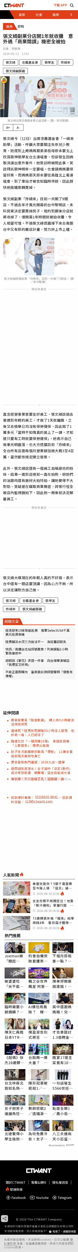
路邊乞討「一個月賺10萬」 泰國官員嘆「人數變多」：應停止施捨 (40, 743)
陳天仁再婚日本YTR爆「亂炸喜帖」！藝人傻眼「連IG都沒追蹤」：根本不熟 (14, 1034)
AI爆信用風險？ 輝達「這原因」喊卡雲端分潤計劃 (38, 1009)
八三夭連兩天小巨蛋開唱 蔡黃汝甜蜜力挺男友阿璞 (62, 1136)
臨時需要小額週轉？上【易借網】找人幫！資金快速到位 (14, 1009)
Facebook (18, 1197)
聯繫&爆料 (38, 1182)
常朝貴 (16, 49)
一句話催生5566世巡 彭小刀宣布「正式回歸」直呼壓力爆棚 (62, 1085)
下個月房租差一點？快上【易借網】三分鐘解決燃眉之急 (62, 958)
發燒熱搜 (16, 1189)
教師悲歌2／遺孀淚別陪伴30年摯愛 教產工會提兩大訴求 (38, 1111)
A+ (8, 127)
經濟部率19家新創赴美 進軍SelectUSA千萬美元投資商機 (37, 632)
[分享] (4, 1218)
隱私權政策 (60, 1182)
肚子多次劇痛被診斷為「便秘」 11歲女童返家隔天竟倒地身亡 (42, 753)
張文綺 (10, 62)
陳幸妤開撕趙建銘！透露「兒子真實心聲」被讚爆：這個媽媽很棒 (62, 983)
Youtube (42, 1197)
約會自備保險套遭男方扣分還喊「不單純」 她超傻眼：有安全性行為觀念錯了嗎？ (38, 958)
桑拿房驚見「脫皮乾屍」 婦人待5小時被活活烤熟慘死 (42, 722)
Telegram (65, 1197)
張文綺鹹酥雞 (15, 70)
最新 (22, 14)
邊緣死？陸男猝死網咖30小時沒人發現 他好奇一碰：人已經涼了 (42, 732)
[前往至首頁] (14, 5)
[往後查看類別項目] (69, 14)
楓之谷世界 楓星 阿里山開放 (38, 983)
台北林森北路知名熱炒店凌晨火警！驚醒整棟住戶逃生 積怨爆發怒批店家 (15, 1085)
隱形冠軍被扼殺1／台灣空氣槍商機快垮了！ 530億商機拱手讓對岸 (38, 1085)
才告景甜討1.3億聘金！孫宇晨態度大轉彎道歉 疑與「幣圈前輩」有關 (62, 1034)
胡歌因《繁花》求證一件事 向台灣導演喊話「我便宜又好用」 (37, 662)
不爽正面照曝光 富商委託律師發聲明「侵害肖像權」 (39, 673)
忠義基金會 (30, 62)
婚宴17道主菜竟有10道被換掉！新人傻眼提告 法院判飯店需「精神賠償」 (62, 1060)
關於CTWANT (16, 1182)
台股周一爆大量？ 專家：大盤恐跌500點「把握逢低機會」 (38, 1060)
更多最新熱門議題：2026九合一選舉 (38, 762)
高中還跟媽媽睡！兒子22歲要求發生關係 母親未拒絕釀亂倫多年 (62, 1009)
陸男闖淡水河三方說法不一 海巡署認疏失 (35, 641)
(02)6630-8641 (47, 796)
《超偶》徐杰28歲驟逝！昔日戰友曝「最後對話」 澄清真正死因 (14, 1060)
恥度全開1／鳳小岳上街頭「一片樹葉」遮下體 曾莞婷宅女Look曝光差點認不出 (62, 1111)
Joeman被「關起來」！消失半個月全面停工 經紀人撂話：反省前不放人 (14, 958)
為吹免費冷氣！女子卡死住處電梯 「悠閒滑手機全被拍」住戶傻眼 (38, 1136)
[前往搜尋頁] (72, 5)
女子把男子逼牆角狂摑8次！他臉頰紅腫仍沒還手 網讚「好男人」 (14, 1111)
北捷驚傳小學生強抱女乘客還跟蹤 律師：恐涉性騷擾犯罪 (15, 1136)
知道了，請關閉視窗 (64, 1231)
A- (18, 127)
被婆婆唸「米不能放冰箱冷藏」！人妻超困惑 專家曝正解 (14, 983)
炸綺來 (65, 62)
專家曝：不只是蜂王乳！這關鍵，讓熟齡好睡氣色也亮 (39, 779)
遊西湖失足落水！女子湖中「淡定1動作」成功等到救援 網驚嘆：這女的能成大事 (41, 770)
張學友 (49, 62)
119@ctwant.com (39, 801)
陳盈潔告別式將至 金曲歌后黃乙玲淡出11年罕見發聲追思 (38, 1034)
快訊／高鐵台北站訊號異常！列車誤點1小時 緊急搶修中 (38, 651)
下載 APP (60, 5)
